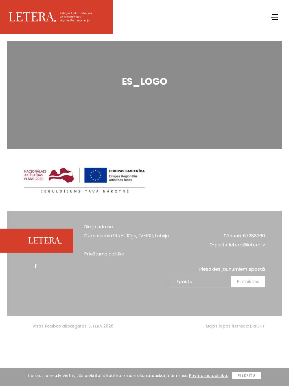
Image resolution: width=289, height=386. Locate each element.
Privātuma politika (104, 254)
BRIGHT (257, 326)
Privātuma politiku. (208, 375)
